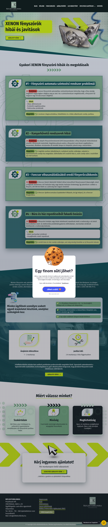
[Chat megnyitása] (103, 522)
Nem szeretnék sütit (54, 294)
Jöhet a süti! (52, 289)
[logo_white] (13, 2)
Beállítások (65, 283)
